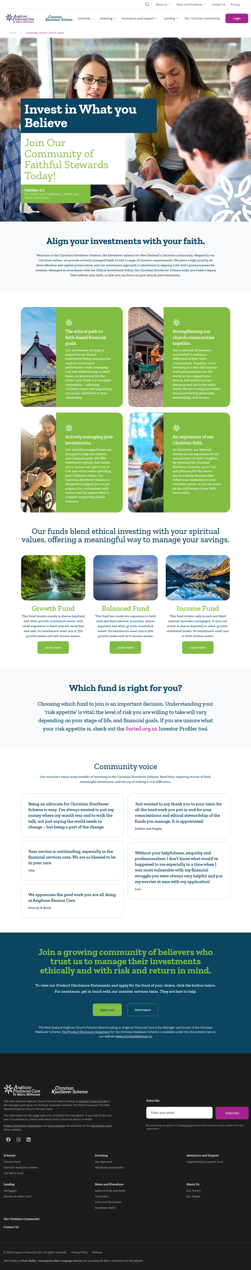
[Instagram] (18, 1139)
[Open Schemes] (93, 18)
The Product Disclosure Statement (86, 1032)
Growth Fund (53, 608)
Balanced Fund (125, 608)
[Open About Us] (169, 4)
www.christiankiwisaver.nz (134, 1036)
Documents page (101, 1125)
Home (12, 32)
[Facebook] (8, 1139)
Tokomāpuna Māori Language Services (60, 1260)
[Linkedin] (28, 1139)
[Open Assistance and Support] (157, 18)
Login (237, 18)
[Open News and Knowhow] (204, 4)
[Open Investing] (114, 18)
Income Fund (198, 608)
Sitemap (97, 1252)
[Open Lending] (177, 18)
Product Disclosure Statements (23, 1125)
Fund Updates (56, 1125)
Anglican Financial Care (93, 1101)
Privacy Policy (186, 1125)
